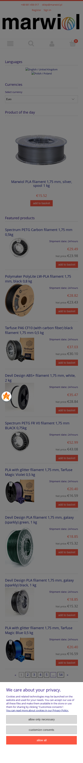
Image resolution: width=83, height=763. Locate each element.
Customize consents (41, 729)
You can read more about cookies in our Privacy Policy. (37, 710)
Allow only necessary (41, 719)
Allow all (42, 740)
